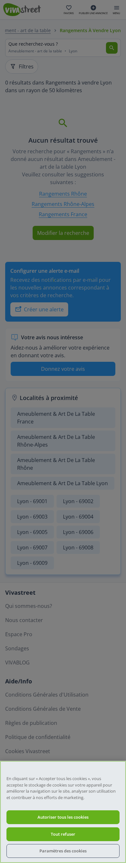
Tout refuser (63, 834)
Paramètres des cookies (63, 851)
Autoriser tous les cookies (63, 817)
